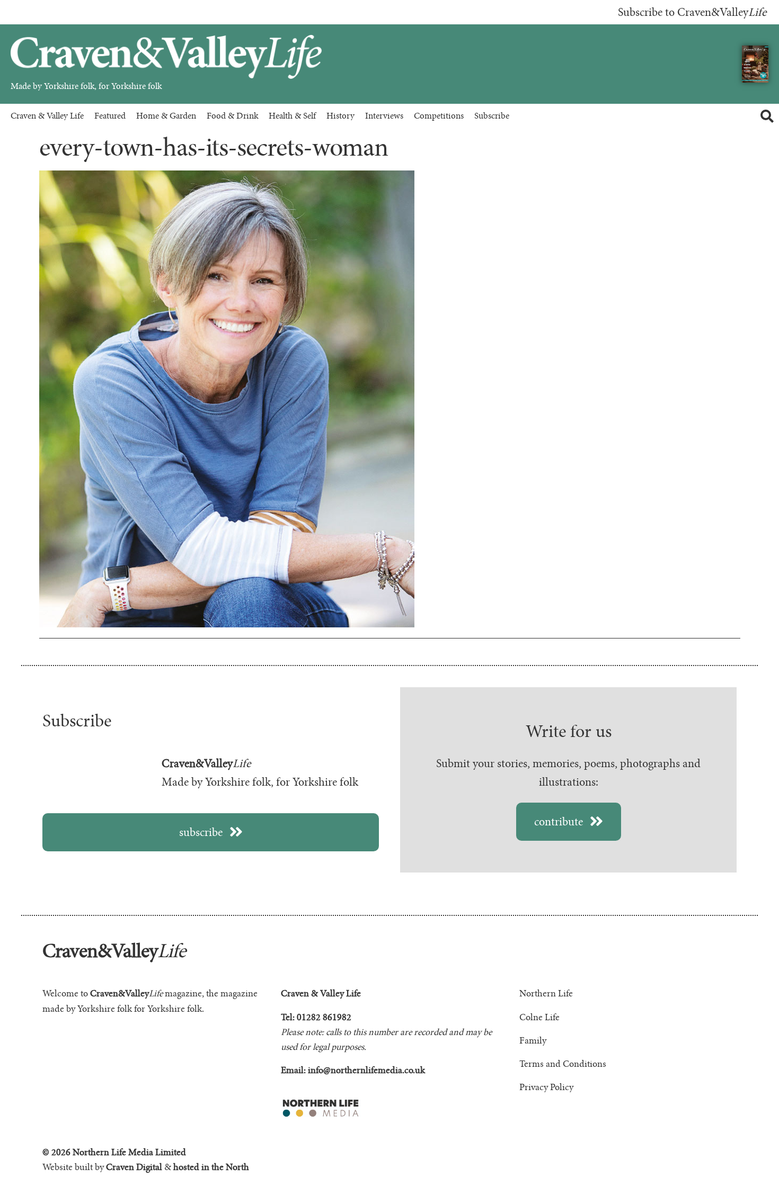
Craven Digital (134, 1167)
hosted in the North (211, 1167)
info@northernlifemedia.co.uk (366, 1070)
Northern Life (546, 993)
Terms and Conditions (562, 1064)
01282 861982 (324, 1017)
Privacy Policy (546, 1087)
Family (532, 1041)
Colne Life (539, 1017)
